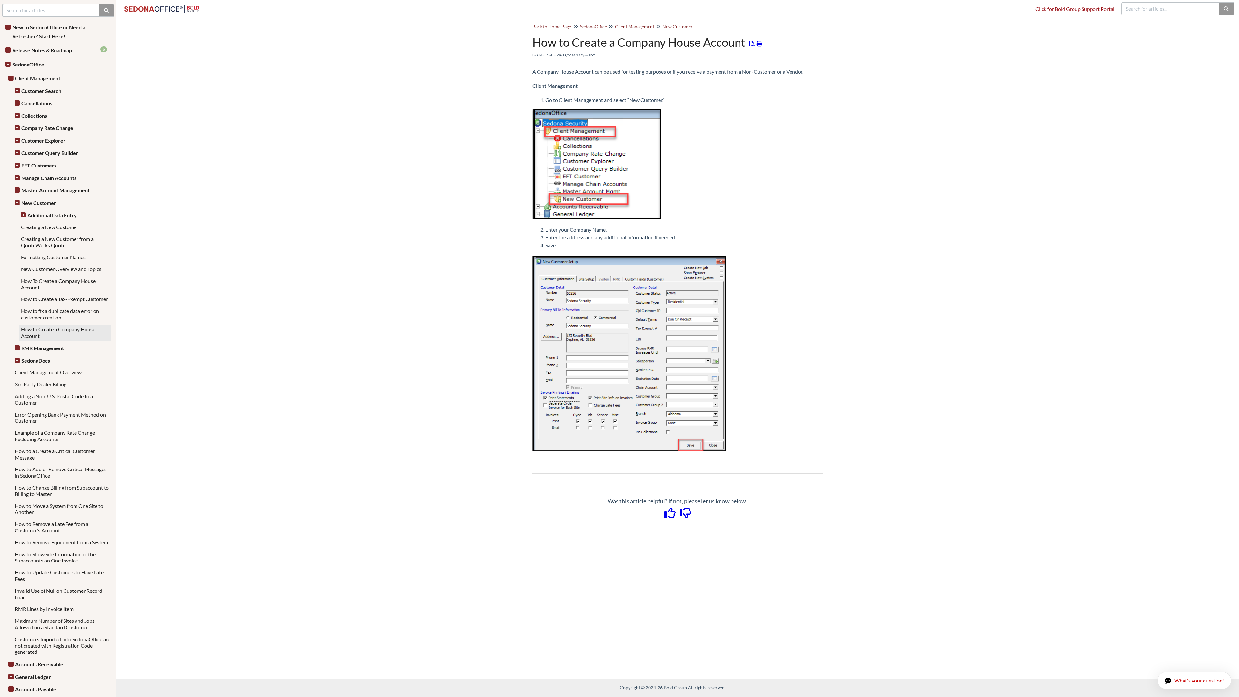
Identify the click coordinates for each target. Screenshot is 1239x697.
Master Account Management (55, 190)
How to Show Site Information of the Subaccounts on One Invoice (55, 557)
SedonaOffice (28, 64)
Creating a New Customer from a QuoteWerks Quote (57, 242)
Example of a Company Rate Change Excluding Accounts (55, 435)
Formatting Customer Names (53, 257)
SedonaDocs (35, 361)
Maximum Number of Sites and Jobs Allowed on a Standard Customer (55, 624)
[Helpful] (670, 515)
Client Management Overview (48, 372)
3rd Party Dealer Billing (40, 384)
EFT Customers (38, 165)
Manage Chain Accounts (48, 178)
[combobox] (1170, 8)
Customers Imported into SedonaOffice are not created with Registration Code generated (62, 645)
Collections (34, 116)
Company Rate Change (47, 128)
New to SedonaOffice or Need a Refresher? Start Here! (48, 31)
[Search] (1226, 8)
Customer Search (41, 91)
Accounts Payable (35, 689)
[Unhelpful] (685, 515)
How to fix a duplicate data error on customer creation (60, 314)
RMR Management (42, 348)
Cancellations (36, 103)
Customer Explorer (43, 140)
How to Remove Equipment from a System (61, 542)
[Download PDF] (752, 43)
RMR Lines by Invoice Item (44, 609)
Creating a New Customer (49, 227)
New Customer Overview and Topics (61, 269)
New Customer (38, 203)
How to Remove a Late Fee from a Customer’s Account (51, 527)
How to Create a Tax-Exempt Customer (64, 299)
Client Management (37, 78)
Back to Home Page (551, 26)
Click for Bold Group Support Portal (1074, 9)
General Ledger (33, 677)
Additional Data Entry (52, 215)
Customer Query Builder (49, 153)
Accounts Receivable (39, 664)
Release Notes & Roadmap (58, 50)
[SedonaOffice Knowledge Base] (164, 5)
